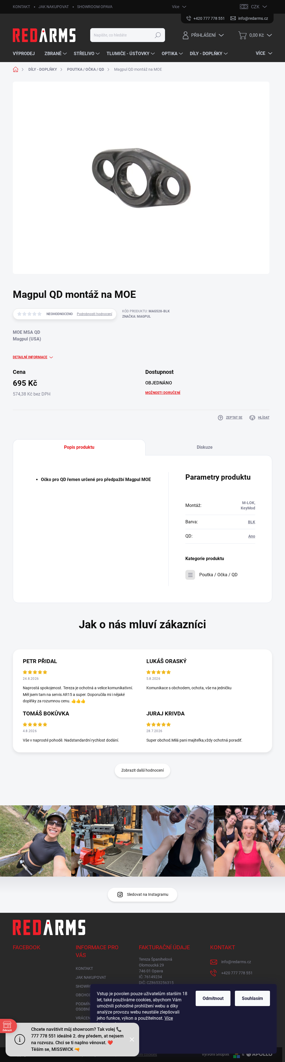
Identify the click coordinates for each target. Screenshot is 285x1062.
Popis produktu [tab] (79, 447)
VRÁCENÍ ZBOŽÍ (90, 1018)
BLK (251, 522)
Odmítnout (213, 998)
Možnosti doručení (162, 393)
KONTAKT (21, 6)
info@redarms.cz (236, 962)
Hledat (157, 35)
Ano (251, 536)
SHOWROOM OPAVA (94, 6)
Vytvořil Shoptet (215, 1054)
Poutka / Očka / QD (218, 574)
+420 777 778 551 (237, 973)
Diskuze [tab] (205, 447)
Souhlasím (252, 998)
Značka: (136, 316)
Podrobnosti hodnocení (94, 314)
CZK (255, 6)
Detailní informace (30, 357)
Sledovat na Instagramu (147, 894)
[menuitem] (26, 53)
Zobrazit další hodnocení (142, 770)
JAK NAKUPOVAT (53, 6)
